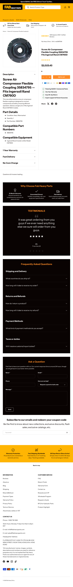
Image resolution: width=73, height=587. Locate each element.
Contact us (56, 13)
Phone (8, 381)
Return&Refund (8, 493)
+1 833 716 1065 (13, 520)
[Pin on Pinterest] (56, 104)
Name (7, 373)
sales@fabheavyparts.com (16, 533)
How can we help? (43, 381)
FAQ (30, 20)
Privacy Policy (7, 503)
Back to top (36, 465)
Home (4, 31)
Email (39, 373)
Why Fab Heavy (26, 13)
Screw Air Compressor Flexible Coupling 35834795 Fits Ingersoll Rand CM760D (18, 31)
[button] (45, 60)
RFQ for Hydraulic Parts (46, 503)
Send (9, 409)
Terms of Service (8, 507)
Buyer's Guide (38, 13)
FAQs (64, 13)
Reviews (48, 13)
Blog (4, 486)
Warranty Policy (8, 500)
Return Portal (42, 482)
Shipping (6, 489)
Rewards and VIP (43, 493)
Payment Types (8, 496)
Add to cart (61, 77)
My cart (5, 16)
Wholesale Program (44, 496)
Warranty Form (43, 486)
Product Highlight (44, 507)
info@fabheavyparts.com (16, 529)
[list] (19, 50)
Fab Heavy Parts (46, 41)
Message (8, 389)
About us (6, 482)
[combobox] (43, 7)
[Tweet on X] (48, 104)
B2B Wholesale (21, 20)
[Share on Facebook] (52, 104)
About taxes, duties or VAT (11, 511)
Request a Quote (8, 20)
